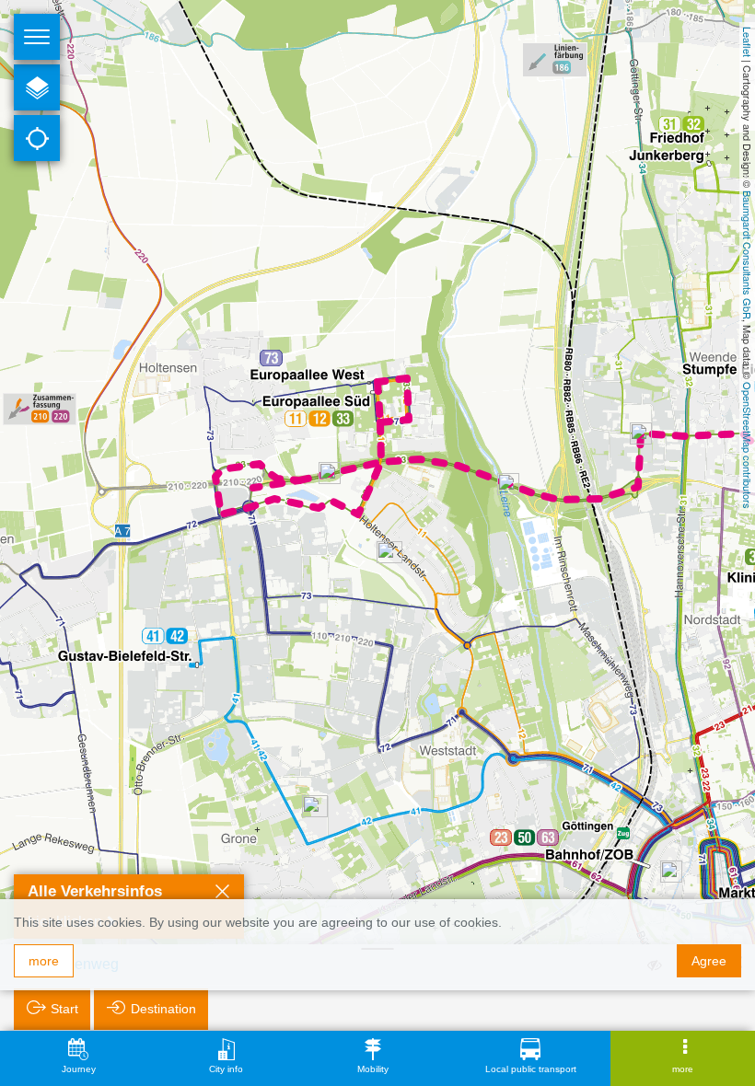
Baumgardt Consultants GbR (747, 255)
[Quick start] (37, 87)
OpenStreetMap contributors (747, 445)
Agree (708, 960)
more (44, 960)
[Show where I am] (37, 138)
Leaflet (747, 42)
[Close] (222, 893)
